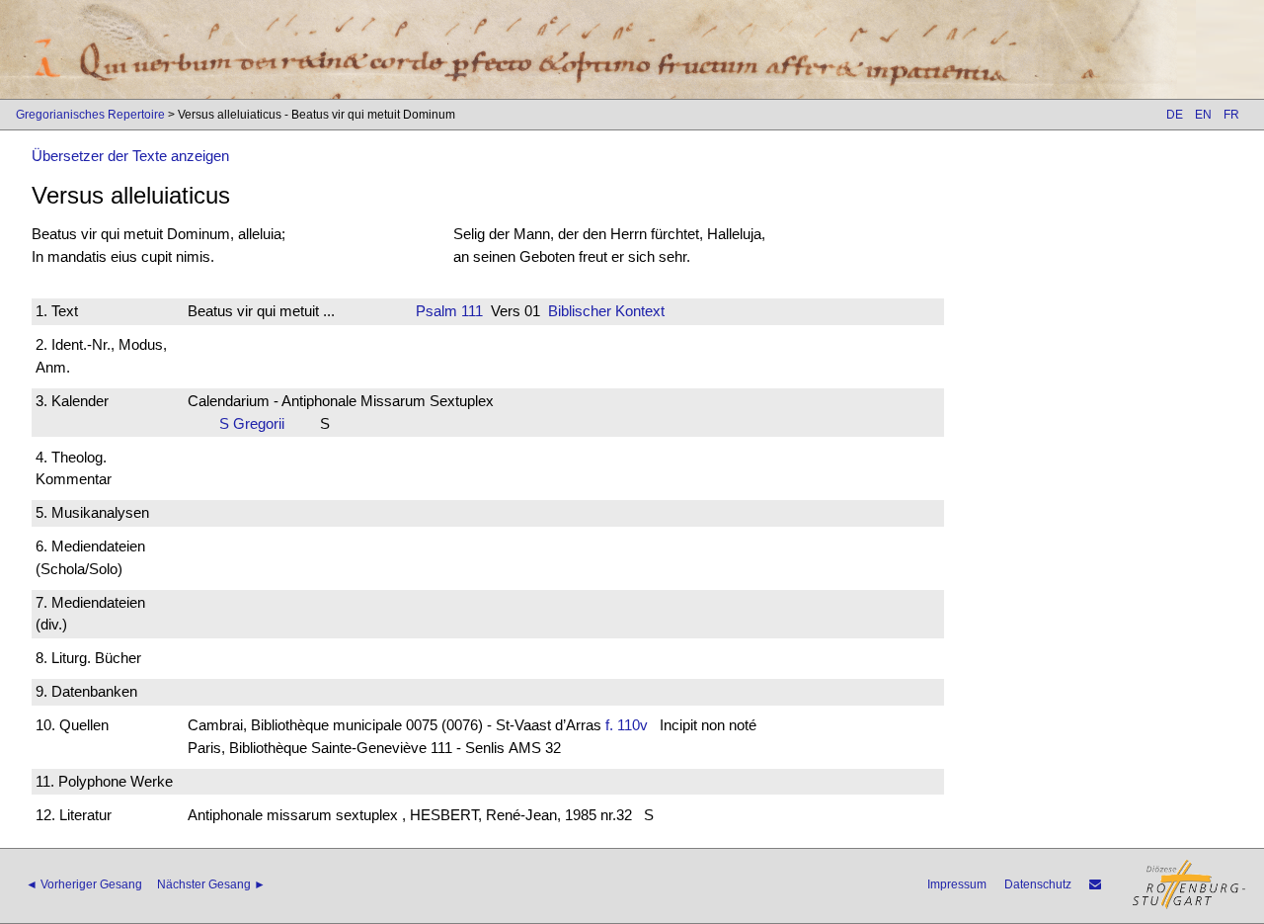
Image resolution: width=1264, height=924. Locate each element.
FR (1231, 115)
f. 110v (626, 724)
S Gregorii (257, 423)
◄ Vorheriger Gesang (84, 884)
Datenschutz (1037, 884)
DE (1174, 115)
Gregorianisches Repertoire (90, 115)
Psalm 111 (449, 310)
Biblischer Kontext (606, 310)
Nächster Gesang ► (211, 884)
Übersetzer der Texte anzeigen (130, 155)
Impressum (957, 884)
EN (1203, 115)
